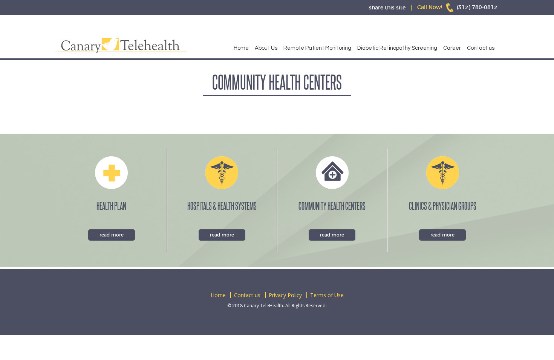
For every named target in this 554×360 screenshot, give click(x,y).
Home (241, 48)
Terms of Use (327, 295)
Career (452, 48)
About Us (266, 48)
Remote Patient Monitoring (317, 48)
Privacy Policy (285, 295)
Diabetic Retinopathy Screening (397, 48)
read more (111, 235)
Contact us (480, 48)
